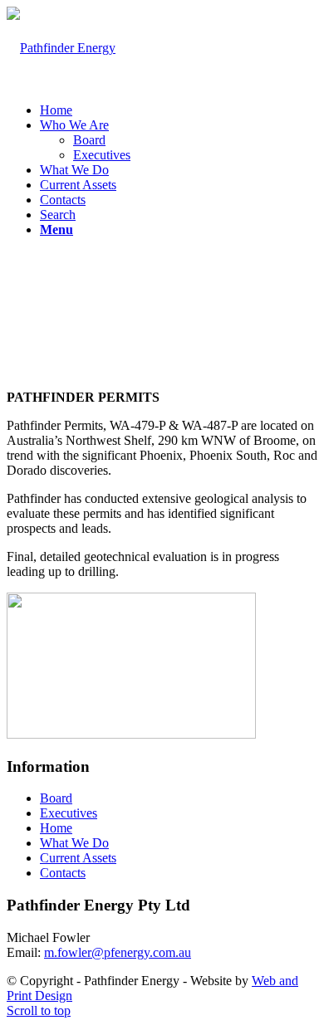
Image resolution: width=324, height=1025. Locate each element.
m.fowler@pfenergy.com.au (117, 952)
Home (56, 828)
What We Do (74, 843)
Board (56, 798)
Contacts (63, 873)
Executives (68, 813)
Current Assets (78, 858)
